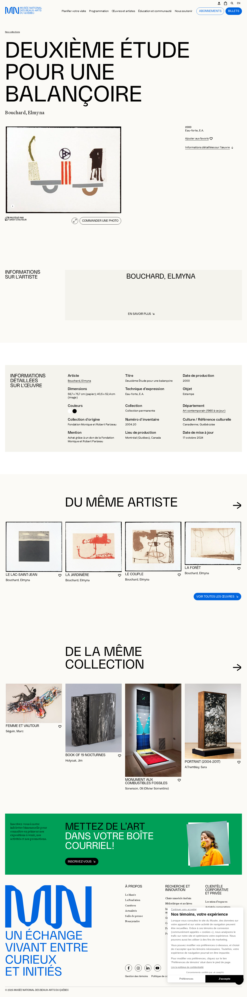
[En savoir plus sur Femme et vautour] (34, 703)
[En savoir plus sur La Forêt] (213, 543)
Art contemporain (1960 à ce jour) (204, 411)
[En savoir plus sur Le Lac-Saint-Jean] (34, 547)
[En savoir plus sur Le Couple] (153, 546)
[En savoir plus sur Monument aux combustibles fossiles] (153, 730)
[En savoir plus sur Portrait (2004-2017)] (213, 721)
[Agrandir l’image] (75, 221)
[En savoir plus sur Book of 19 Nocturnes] (93, 718)
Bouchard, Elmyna (79, 381)
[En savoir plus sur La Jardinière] (93, 547)
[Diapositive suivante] (237, 505)
